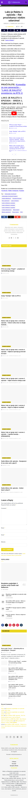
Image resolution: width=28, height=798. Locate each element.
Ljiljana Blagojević (6, 209)
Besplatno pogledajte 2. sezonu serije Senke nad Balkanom (10, 585)
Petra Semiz (15, 212)
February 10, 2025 (6, 465)
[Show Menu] (2, 2)
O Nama (14, 761)
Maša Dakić (16, 209)
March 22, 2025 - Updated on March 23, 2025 (11, 382)
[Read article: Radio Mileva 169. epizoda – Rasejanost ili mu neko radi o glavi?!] (14, 450)
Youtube (21, 190)
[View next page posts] (15, 154)
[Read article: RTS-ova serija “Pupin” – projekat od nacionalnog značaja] (4, 126)
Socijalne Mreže (14, 765)
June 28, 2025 (12, 681)
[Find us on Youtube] (13, 625)
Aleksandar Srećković (10, 194)
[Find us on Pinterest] (17, 625)
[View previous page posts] (12, 154)
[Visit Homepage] (13, 2)
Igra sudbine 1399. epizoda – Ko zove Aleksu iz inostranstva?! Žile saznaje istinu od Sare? (17, 694)
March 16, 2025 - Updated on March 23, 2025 (11, 409)
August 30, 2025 (13, 128)
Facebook (4, 190)
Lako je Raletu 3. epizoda (8, 205)
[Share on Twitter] (11, 30)
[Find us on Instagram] (10, 625)
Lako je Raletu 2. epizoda (8, 203)
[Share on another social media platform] (24, 30)
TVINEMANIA (10, 26)
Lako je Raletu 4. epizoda (8, 207)
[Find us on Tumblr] (21, 625)
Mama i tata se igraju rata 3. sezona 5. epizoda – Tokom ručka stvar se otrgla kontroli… (17, 139)
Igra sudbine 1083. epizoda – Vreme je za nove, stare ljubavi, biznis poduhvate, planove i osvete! (13, 726)
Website (3, 542)
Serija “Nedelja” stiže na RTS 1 (17, 131)
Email (3, 535)
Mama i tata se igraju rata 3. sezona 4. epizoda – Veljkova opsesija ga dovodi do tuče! (17, 147)
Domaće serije (6, 265)
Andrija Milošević (6, 198)
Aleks (2, 708)
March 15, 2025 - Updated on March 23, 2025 (11, 438)
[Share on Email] (17, 30)
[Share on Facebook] (4, 30)
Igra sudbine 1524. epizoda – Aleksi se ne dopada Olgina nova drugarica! (17, 669)
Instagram (15, 190)
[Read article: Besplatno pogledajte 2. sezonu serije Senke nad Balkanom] (14, 572)
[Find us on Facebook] (2, 625)
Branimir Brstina (17, 198)
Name (3, 528)
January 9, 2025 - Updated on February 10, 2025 (12, 492)
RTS (21, 212)
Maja (2, 715)
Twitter (10, 190)
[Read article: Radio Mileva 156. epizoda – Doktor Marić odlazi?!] (14, 477)
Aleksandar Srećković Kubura (9, 196)
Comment (4, 508)
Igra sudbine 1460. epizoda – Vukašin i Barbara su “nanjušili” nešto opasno (17, 686)
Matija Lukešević (6, 212)
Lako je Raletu (9, 40)
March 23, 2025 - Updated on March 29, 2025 (18, 151)
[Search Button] (26, 2)
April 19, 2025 (13, 133)
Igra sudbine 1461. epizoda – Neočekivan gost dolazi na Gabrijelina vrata (16, 678)
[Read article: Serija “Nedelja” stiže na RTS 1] (4, 133)
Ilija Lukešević (5, 200)
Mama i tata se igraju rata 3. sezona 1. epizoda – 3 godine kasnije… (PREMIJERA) (13, 434)
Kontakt (14, 763)
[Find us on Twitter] (6, 625)
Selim (2, 712)
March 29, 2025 (13, 142)
